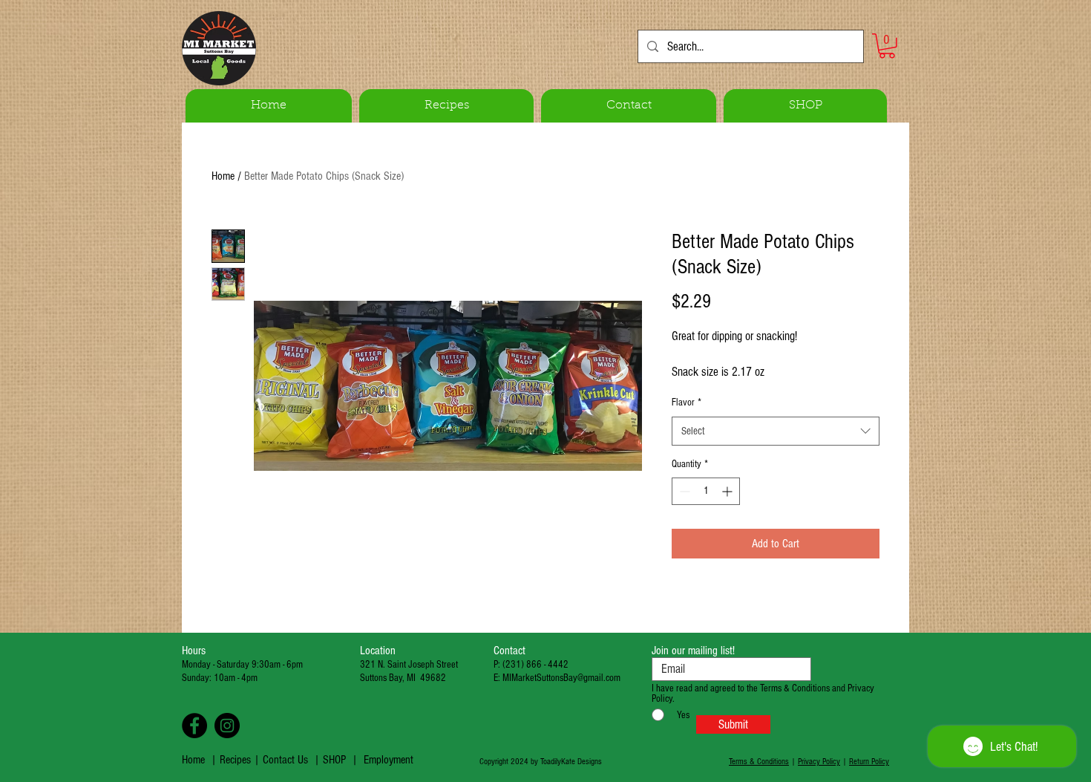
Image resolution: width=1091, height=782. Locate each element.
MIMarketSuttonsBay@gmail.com (561, 678)
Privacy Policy (819, 761)
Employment (388, 759)
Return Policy (869, 761)
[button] (887, 46)
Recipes (237, 759)
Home (223, 176)
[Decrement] (683, 491)
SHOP (334, 759)
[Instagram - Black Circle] (227, 725)
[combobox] (775, 431)
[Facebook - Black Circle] (194, 725)
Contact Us (285, 759)
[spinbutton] (705, 491)
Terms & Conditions (759, 761)
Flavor (686, 402)
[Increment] (728, 491)
